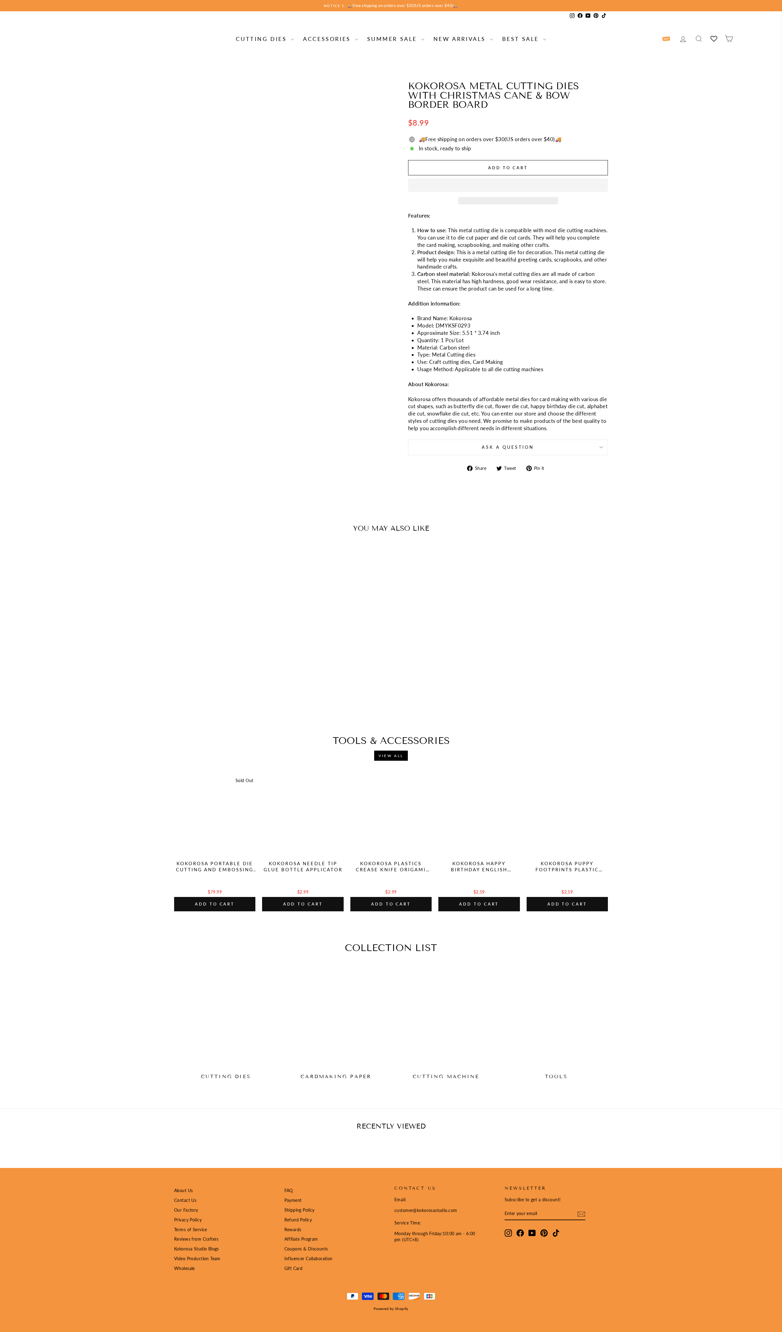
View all (391, 755)
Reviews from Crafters (196, 1239)
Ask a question (508, 447)
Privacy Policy (188, 1219)
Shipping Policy (299, 1210)
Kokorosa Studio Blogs (196, 1248)
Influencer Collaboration (308, 1258)
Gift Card (293, 1268)
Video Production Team (197, 1258)
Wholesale (184, 1268)
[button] (508, 185)
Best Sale (522, 38)
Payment (293, 1200)
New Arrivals (460, 38)
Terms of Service (190, 1229)
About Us (183, 1190)
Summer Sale (393, 38)
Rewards (292, 1229)
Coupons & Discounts (306, 1248)
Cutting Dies (262, 38)
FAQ (288, 1190)
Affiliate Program (301, 1239)
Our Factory (186, 1210)
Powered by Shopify (391, 1308)
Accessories (328, 38)
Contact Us (185, 1200)
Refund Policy (298, 1219)
